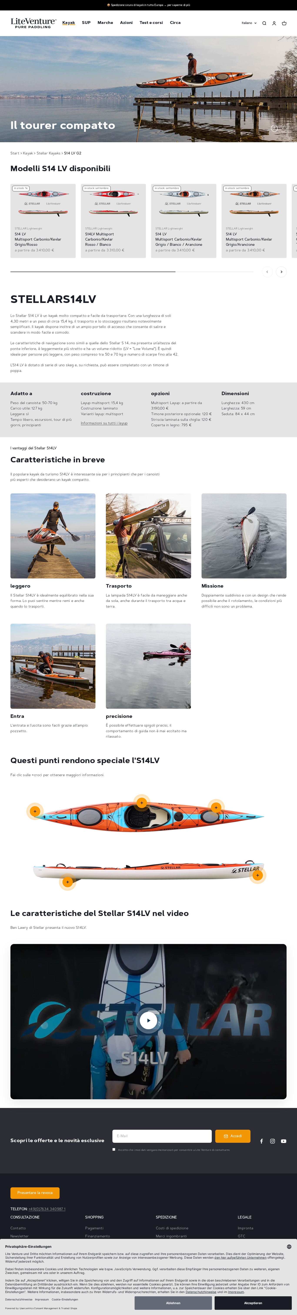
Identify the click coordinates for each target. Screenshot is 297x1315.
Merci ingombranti (171, 1236)
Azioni (126, 23)
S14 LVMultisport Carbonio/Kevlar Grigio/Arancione (249, 240)
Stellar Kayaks (49, 153)
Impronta (245, 1228)
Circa (175, 23)
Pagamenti (94, 1228)
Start (14, 153)
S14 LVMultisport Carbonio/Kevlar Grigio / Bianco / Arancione (178, 240)
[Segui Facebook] (261, 1141)
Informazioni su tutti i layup (104, 423)
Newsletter (19, 1236)
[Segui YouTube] (284, 1141)
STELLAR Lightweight (28, 228)
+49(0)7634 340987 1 (46, 1209)
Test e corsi (151, 23)
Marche (105, 23)
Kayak (68, 23)
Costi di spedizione (172, 1228)
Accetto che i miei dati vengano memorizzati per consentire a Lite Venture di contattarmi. (173, 1150)
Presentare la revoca (35, 1193)
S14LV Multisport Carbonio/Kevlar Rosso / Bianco (99, 240)
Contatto (18, 1228)
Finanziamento (97, 1236)
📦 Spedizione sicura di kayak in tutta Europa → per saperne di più (148, 5)
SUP (86, 23)
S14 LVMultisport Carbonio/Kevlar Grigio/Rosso (38, 240)
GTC (241, 1236)
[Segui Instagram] (272, 1141)
